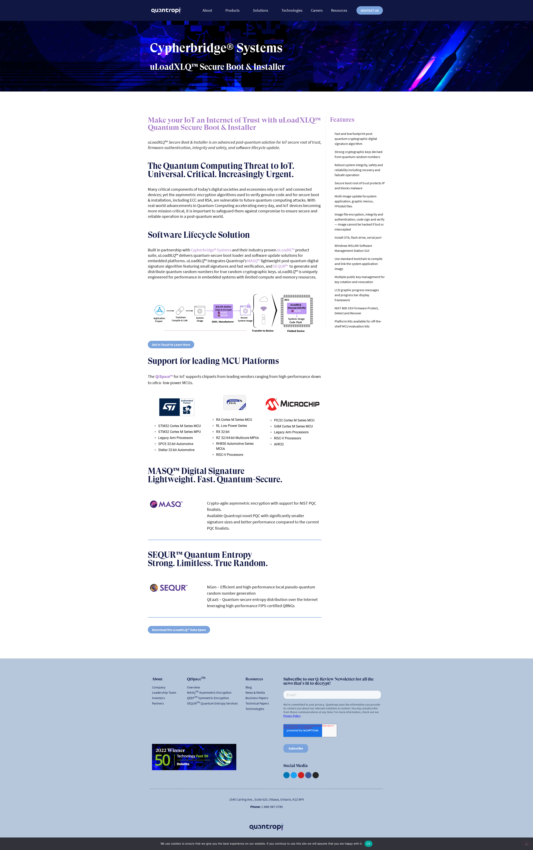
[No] (526, 843)
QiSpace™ (164, 376)
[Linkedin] (286, 775)
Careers (317, 10)
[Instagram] (316, 775)
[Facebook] (308, 775)
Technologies (292, 10)
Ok (368, 843)
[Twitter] (294, 775)
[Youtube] (301, 775)
